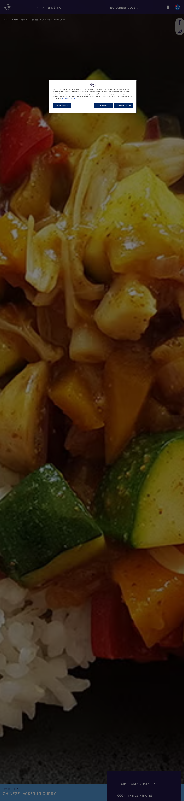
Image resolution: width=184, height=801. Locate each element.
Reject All (103, 105)
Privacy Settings (62, 105)
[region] (93, 96)
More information (68, 98)
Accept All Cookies (124, 105)
